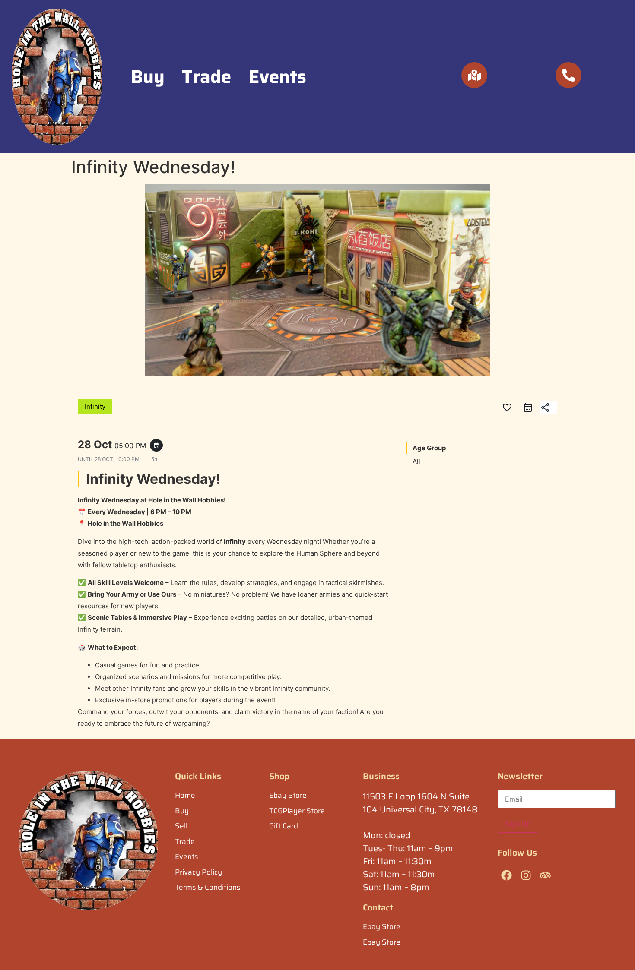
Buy (148, 76)
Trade (206, 76)
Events (277, 76)
